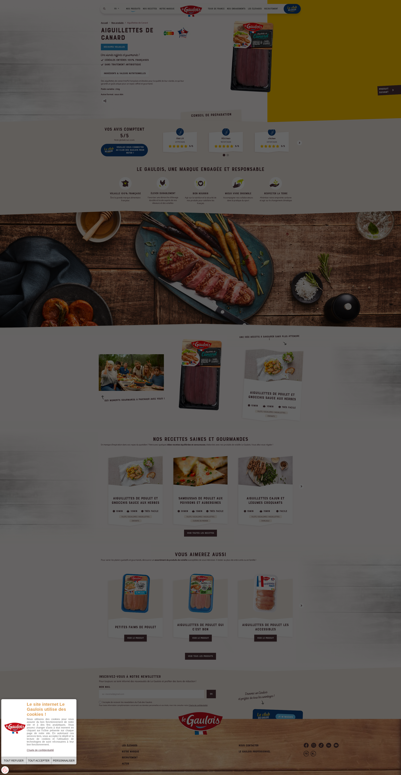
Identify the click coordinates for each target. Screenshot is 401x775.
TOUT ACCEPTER (38, 760)
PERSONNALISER (64, 760)
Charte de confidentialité (40, 750)
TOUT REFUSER (14, 760)
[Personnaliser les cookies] (5, 770)
